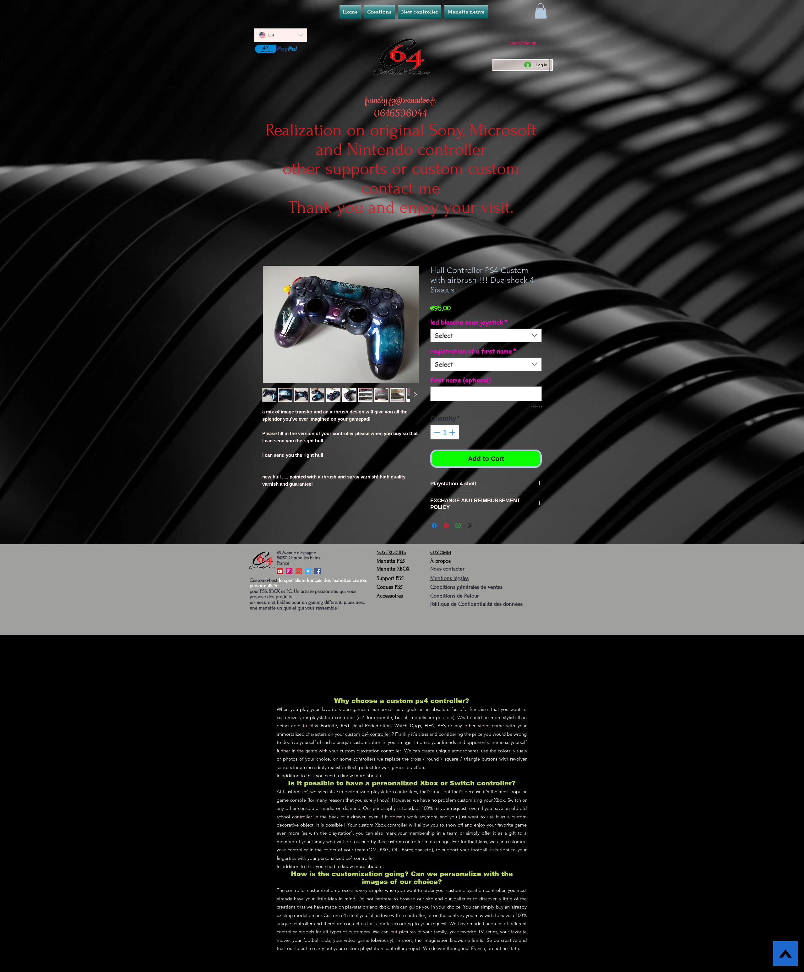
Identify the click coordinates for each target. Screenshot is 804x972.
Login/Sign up (523, 43)
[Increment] (453, 433)
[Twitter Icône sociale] (308, 572)
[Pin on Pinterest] (446, 527)
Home (269, 244)
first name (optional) (460, 381)
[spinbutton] (445, 433)
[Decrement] (436, 433)
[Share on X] (470, 527)
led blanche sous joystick (469, 323)
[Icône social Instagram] (289, 572)
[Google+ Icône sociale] (299, 572)
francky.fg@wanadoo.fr (400, 100)
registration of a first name (473, 352)
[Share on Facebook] (434, 527)
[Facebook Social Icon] (317, 572)
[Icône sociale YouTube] (280, 572)
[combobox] (486, 336)
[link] (540, 11)
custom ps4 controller (367, 735)
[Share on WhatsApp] (458, 527)
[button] (419, 12)
